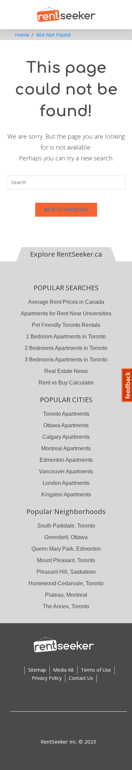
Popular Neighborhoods (66, 511)
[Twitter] (82, 725)
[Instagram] (55, 725)
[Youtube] (96, 725)
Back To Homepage (66, 209)
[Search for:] (66, 181)
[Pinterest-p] (42, 725)
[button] (11, 13)
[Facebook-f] (69, 725)
